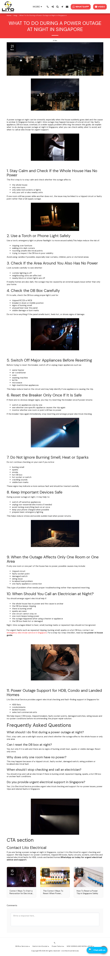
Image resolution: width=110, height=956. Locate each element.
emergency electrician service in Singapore (27, 632)
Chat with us (99, 950)
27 (79, 872)
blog (15, 15)
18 (45, 872)
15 (12, 872)
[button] (47, 6)
